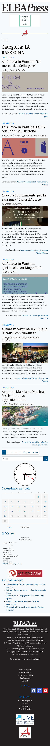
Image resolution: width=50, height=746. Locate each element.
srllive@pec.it (38, 651)
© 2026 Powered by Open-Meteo (12, 564)
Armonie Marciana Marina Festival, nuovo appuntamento (23, 395)
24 (5, 516)
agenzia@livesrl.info (19, 651)
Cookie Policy (25, 672)
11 (12, 506)
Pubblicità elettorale (25, 675)
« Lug (9, 527)
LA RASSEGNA (8, 58)
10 (5, 506)
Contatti (25, 681)
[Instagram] (39, 690)
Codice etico (25, 678)
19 (18, 511)
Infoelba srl (35, 659)
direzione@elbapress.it (34, 640)
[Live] (25, 719)
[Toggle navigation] (5, 40)
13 (25, 506)
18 (12, 511)
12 (18, 506)
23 (45, 511)
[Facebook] (33, 690)
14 (32, 506)
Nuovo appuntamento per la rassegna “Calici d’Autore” (24, 197)
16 (45, 506)
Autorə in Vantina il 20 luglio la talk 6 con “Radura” (24, 331)
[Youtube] (45, 690)
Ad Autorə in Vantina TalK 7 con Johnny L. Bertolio (23, 129)
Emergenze (25, 706)
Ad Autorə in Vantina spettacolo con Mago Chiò (21, 265)
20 (25, 511)
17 (5, 511)
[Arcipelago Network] (25, 732)
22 (38, 511)
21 (32, 511)
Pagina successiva (30, 452)
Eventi (25, 703)
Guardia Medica (25, 709)
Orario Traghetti (25, 700)
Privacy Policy (25, 669)
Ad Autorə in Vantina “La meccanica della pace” (21, 63)
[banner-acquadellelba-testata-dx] (25, 21)
